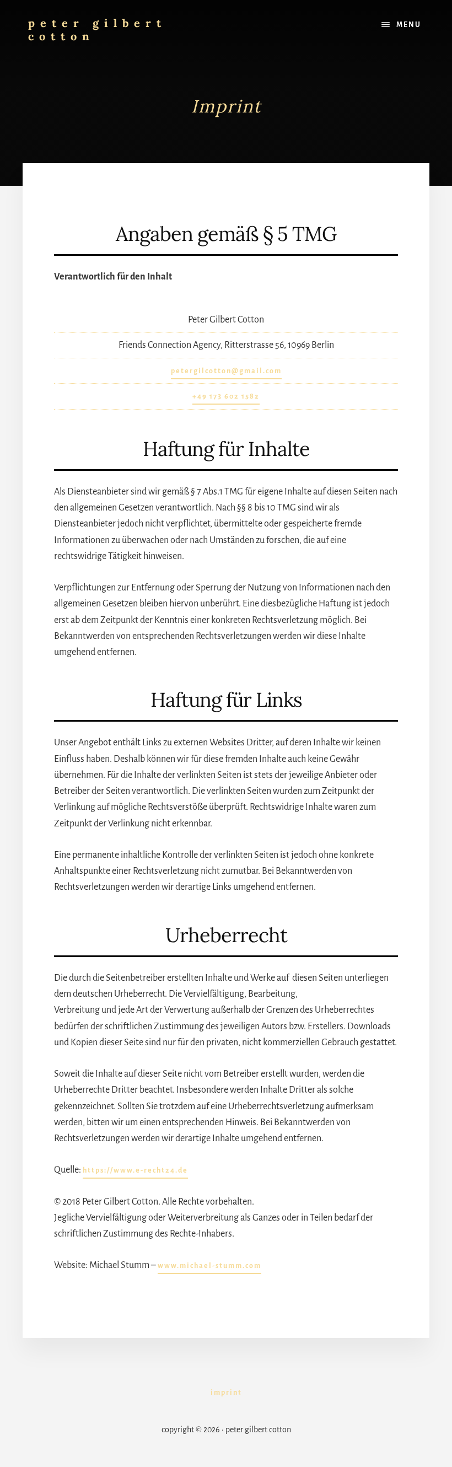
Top (425, 1440)
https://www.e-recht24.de (135, 1170)
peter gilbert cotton (97, 29)
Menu (408, 25)
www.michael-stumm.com (209, 1266)
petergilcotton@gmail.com (226, 371)
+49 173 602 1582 (226, 396)
